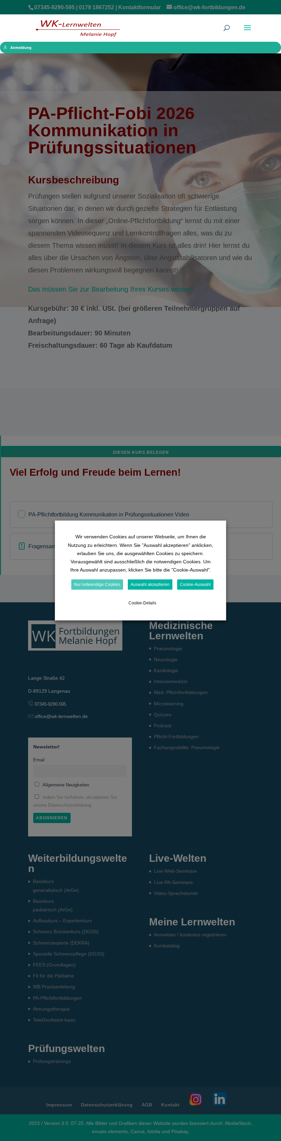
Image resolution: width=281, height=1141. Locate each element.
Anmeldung (21, 48)
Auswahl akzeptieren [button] (150, 584)
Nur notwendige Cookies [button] (97, 584)
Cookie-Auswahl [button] (195, 584)
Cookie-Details (142, 603)
